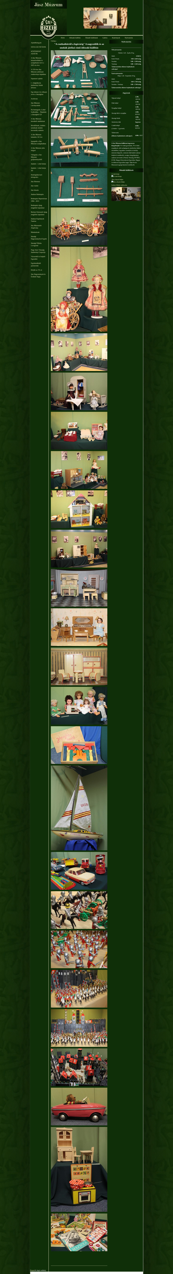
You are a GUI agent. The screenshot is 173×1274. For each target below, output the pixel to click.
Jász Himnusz (35, 181)
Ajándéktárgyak (36, 43)
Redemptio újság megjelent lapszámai (37, 206)
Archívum (34, 99)
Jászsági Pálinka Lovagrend (36, 244)
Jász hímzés (35, 190)
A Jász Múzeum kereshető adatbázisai (38, 120)
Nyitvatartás (129, 38)
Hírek (63, 38)
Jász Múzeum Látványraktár (35, 104)
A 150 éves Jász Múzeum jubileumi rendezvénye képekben (38, 72)
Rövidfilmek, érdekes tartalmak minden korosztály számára (38, 128)
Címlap (53, 41)
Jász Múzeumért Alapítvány (36, 227)
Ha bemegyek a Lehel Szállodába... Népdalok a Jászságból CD (38, 112)
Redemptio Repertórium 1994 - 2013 (39, 200)
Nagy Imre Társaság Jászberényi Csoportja (38, 251)
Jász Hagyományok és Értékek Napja (38, 275)
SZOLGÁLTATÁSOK (38, 47)
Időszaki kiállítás (74, 38)
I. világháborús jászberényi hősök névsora (37, 85)
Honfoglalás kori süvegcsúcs (36, 176)
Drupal (33, 1270)
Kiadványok (116, 38)
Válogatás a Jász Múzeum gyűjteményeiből (36, 157)
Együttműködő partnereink (36, 264)
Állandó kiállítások (91, 38)
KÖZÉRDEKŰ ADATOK (36, 52)
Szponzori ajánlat (36, 78)
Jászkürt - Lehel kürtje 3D (38, 169)
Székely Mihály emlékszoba (119, 185)
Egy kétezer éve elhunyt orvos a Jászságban (39, 93)
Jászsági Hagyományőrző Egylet (39, 238)
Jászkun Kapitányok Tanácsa (37, 220)
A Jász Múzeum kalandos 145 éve (36, 136)
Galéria (105, 38)
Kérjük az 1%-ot (36, 270)
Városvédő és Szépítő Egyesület (38, 258)
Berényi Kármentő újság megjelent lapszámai (39, 213)
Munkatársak (35, 232)
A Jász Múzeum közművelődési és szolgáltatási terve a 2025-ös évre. (37, 61)
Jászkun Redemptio (37, 194)
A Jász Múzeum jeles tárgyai (38, 149)
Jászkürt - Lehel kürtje (38, 164)
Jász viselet (34, 186)
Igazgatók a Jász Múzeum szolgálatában (38, 142)
